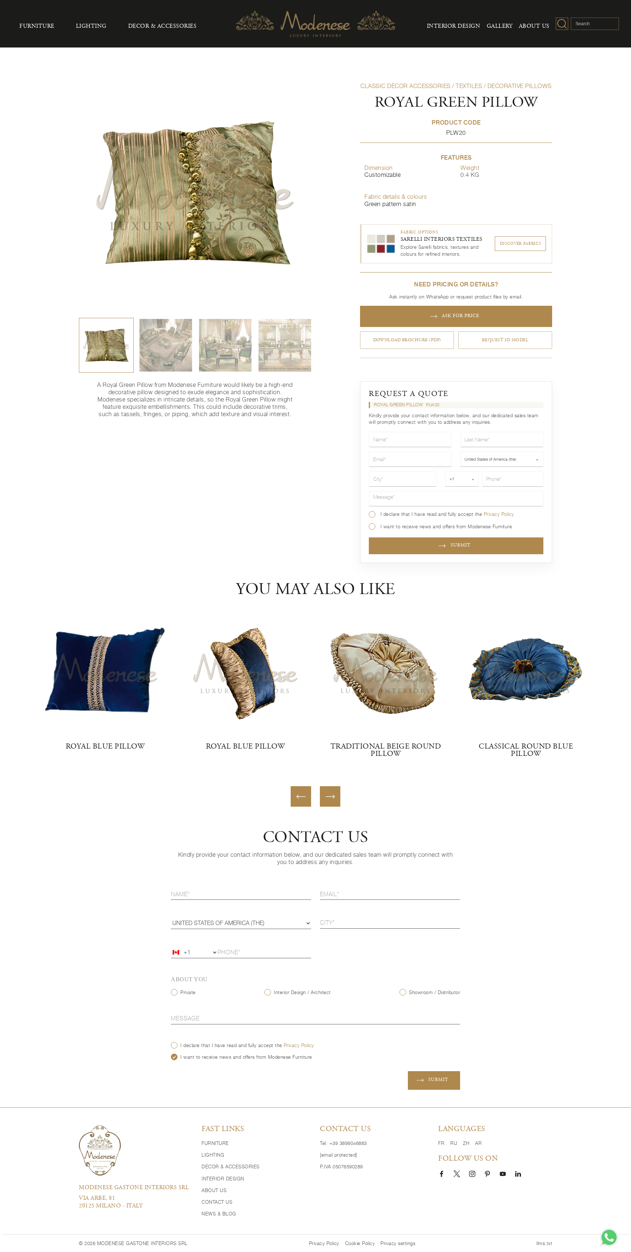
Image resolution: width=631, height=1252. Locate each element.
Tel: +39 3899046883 (343, 1143)
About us (534, 26)
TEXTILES (469, 86)
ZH (466, 1143)
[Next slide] (330, 796)
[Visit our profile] (441, 1173)
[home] (100, 1150)
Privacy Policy (499, 514)
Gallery (500, 26)
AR (478, 1143)
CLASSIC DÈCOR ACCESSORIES (405, 86)
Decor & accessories (162, 26)
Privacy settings (397, 1243)
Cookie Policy (360, 1243)
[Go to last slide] (301, 796)
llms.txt (544, 1243)
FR (441, 1143)
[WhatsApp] (609, 1237)
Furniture (36, 26)
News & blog (219, 1214)
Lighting (91, 26)
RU (453, 1143)
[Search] (562, 24)
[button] (106, 345)
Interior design (454, 26)
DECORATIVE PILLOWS (519, 86)
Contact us (217, 1202)
